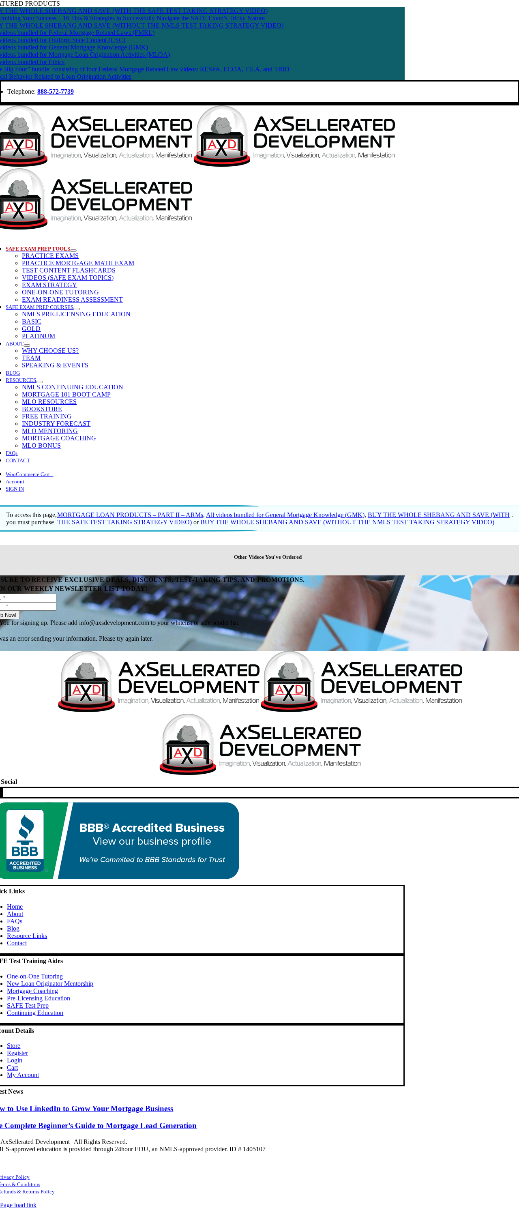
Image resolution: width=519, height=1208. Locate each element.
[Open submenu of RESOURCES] (39, 382)
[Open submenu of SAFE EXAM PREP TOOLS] (73, 250)
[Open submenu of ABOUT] (27, 345)
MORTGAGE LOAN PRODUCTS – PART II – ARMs (130, 514)
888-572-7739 (55, 91)
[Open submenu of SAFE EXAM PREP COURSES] (76, 309)
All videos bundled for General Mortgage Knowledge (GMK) (285, 514)
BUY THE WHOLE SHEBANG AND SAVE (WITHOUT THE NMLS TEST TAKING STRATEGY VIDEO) (347, 522)
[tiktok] (1, 792)
